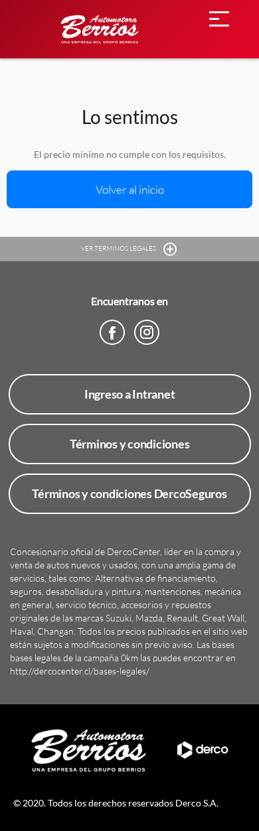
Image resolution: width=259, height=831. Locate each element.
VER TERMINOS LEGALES (119, 248)
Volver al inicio (130, 189)
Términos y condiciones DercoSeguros (129, 493)
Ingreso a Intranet (129, 394)
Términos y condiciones (130, 443)
